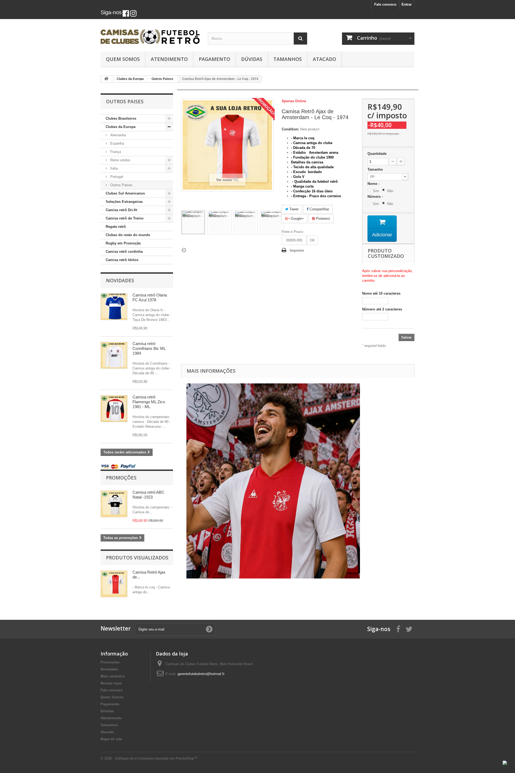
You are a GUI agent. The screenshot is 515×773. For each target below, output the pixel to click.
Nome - (374, 184)
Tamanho (375, 169)
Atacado (324, 59)
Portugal (116, 177)
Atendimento (169, 59)
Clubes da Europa (120, 127)
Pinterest (322, 219)
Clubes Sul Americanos (125, 193)
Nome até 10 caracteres (381, 293)
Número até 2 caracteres (382, 309)
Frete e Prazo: (293, 232)
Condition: (290, 129)
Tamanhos (287, 59)
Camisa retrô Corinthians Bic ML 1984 (149, 348)
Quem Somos (123, 59)
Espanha (116, 143)
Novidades (120, 280)
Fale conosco (385, 4)
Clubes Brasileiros (121, 118)
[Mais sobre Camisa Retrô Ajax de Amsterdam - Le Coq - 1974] (114, 583)
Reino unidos (119, 160)
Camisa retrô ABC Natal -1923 (148, 494)
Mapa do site (111, 739)
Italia (113, 168)
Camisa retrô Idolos (122, 260)
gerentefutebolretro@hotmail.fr (201, 674)
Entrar (407, 4)
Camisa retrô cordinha (124, 252)
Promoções (121, 477)
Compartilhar (318, 209)
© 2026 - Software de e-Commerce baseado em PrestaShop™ (149, 758)
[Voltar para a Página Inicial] (106, 79)
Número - (376, 197)
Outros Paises (121, 185)
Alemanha (117, 135)
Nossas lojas (111, 683)
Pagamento (214, 59)
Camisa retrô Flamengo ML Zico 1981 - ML (149, 402)
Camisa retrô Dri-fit (121, 210)
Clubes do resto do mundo (128, 235)
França (115, 152)
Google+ (297, 219)
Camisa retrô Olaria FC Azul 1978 (150, 297)
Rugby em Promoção (123, 243)
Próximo (183, 249)
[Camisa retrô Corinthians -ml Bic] (114, 355)
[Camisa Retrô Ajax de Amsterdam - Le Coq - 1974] (193, 222)
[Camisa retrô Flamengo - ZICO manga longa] (114, 408)
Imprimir (297, 250)
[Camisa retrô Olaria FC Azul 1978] (114, 306)
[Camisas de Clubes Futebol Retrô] (150, 34)
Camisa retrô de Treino (125, 218)
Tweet (293, 209)
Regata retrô (116, 227)
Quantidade (377, 154)
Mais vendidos (113, 676)
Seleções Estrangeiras (124, 202)
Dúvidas (251, 59)
